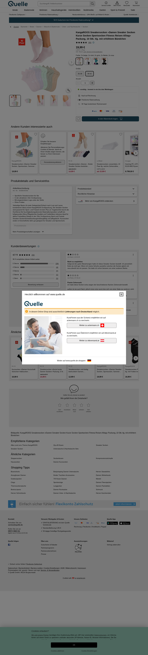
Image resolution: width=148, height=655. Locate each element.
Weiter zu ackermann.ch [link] (89, 325)
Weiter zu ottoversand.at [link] (89, 340)
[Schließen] (121, 294)
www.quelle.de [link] (72, 361)
